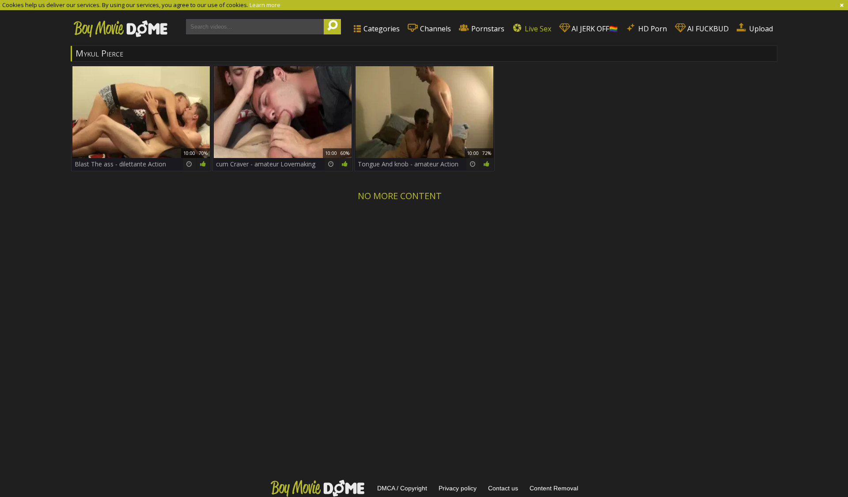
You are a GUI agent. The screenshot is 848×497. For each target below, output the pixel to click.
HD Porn (651, 29)
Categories (381, 29)
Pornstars (486, 29)
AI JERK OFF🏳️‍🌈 (594, 29)
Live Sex (537, 29)
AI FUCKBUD (707, 29)
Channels (434, 29)
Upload (760, 29)
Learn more (265, 5)
